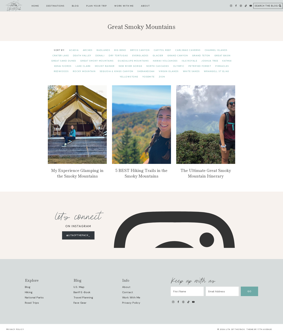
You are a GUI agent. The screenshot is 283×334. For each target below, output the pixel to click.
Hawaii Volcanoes (165, 60)
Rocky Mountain (84, 71)
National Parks (34, 297)
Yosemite (148, 76)
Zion (162, 76)
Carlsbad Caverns (187, 50)
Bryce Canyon (140, 50)
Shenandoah (146, 71)
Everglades (140, 55)
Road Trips (32, 302)
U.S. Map (79, 287)
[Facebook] (236, 6)
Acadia (74, 50)
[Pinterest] (241, 6)
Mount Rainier (105, 66)
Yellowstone (129, 76)
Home (35, 5)
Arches (88, 50)
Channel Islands (216, 50)
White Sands (191, 71)
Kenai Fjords (63, 66)
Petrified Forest (200, 66)
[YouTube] (250, 6)
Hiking (29, 292)
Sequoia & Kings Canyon (116, 71)
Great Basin (222, 55)
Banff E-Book (82, 292)
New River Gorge (130, 66)
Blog (27, 287)
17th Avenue (264, 329)
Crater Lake (60, 55)
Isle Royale (189, 60)
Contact (127, 292)
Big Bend (120, 50)
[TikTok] (246, 6)
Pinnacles (222, 66)
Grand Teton (201, 55)
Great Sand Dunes (63, 60)
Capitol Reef (162, 50)
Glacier (158, 55)
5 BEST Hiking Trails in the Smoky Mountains (141, 173)
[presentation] (77, 124)
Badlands (103, 50)
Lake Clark (83, 66)
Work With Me (131, 297)
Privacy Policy (131, 302)
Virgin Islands (169, 71)
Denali (99, 55)
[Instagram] (231, 6)
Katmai (227, 60)
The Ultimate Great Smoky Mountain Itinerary (205, 173)
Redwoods (61, 71)
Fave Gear (80, 302)
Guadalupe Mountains (133, 60)
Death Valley (82, 55)
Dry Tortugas (118, 55)
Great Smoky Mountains (97, 60)
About (145, 5)
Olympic (178, 66)
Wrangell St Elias (216, 71)
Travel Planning (83, 297)
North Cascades (157, 66)
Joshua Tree (209, 60)
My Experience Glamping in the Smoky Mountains (77, 173)
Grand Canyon (177, 55)
